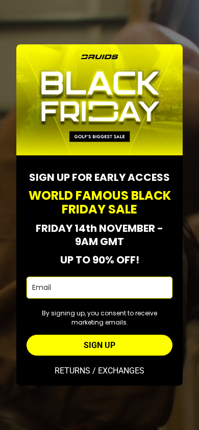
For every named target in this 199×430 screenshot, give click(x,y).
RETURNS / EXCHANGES (99, 370)
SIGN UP (99, 345)
